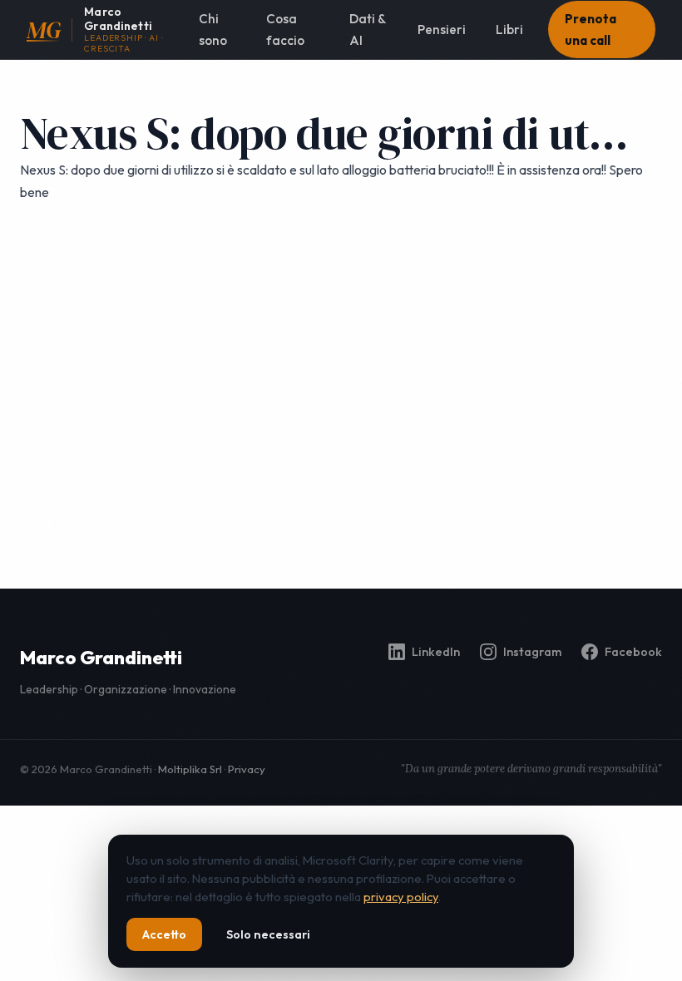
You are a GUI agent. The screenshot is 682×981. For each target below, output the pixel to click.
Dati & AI (367, 29)
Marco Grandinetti (101, 657)
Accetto (164, 934)
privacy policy (400, 897)
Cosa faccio (285, 29)
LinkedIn (436, 651)
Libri (509, 29)
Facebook (633, 651)
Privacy (246, 769)
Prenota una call (590, 29)
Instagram (532, 651)
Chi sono (213, 29)
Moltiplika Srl (190, 769)
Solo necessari (268, 934)
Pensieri (442, 29)
